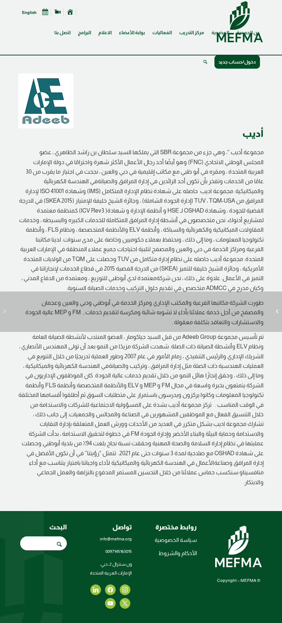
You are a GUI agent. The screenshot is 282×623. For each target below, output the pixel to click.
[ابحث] (205, 62)
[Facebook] (125, 589)
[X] (110, 589)
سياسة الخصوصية (176, 540)
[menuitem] (248, 27)
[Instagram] (95, 589)
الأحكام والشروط (177, 553)
